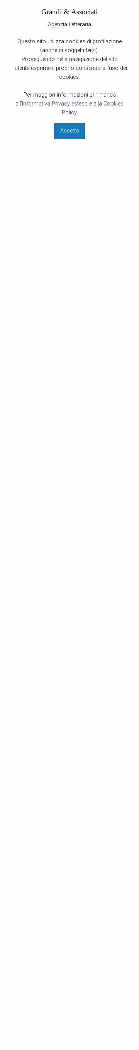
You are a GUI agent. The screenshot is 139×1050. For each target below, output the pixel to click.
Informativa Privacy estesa (55, 103)
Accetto (69, 131)
